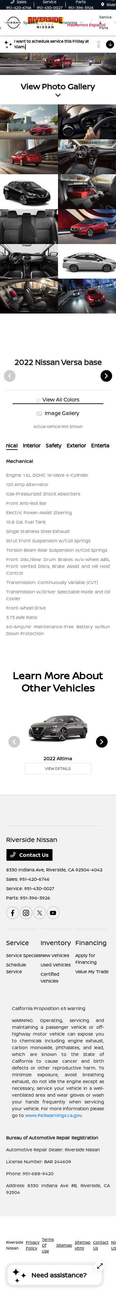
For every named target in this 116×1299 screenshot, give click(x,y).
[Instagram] (26, 912)
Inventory (56, 942)
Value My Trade (92, 971)
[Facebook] (12, 912)
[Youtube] (53, 912)
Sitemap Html (83, 1245)
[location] (102, 4)
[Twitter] (39, 912)
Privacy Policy (32, 1245)
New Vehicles (55, 955)
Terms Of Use (48, 1245)
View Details (58, 768)
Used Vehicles (56, 965)
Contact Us (33, 854)
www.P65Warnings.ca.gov (53, 1115)
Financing (91, 942)
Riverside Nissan (14, 1245)
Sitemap (64, 1245)
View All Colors (60, 399)
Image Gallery (61, 413)
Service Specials (23, 955)
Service (17, 942)
